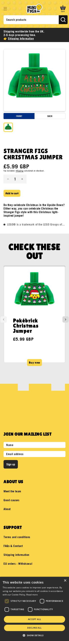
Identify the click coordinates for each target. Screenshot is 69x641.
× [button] (65, 580)
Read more (32, 594)
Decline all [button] (34, 627)
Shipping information (16, 555)
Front (19, 116)
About (7, 509)
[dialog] (34, 609)
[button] (5, 9)
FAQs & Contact (13, 546)
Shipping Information (21, 38)
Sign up (10, 464)
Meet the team (12, 491)
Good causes (11, 500)
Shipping (19, 171)
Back (49, 116)
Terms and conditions (17, 537)
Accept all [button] (34, 619)
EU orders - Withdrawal (18, 563)
